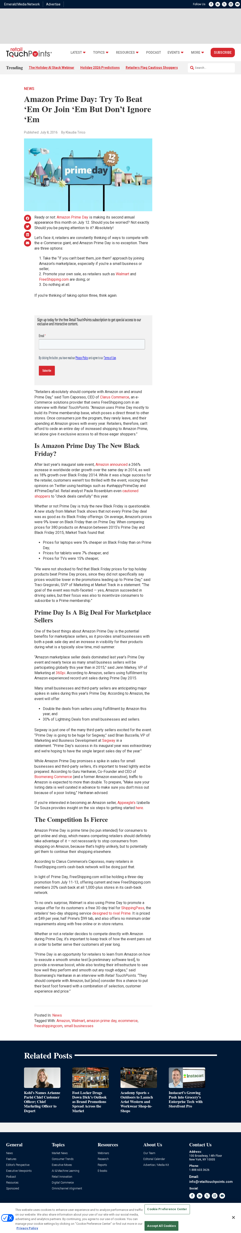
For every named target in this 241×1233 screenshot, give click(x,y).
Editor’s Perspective (17, 1165)
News (29, 88)
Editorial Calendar (154, 1159)
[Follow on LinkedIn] (217, 4)
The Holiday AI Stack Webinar (51, 67)
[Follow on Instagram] (231, 4)
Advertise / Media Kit (156, 1165)
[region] (120, 1218)
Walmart (122, 274)
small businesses (78, 1026)
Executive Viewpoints (19, 1170)
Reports (102, 1165)
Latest (76, 52)
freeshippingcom (48, 1026)
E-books (102, 1170)
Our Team (149, 1153)
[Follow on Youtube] (237, 4)
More (195, 52)
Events (174, 52)
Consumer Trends (63, 1159)
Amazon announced (112, 464)
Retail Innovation (62, 1176)
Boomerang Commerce (53, 777)
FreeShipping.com (54, 279)
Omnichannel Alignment (67, 1188)
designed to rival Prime (111, 913)
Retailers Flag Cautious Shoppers (152, 67)
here (139, 808)
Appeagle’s (126, 802)
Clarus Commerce (114, 397)
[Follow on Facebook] (211, 4)
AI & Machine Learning (65, 1170)
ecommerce (128, 1020)
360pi (60, 673)
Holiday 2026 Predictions (100, 67)
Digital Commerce (63, 1182)
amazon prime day (101, 1020)
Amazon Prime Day (72, 217)
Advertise (53, 4)
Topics (99, 52)
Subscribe (223, 52)
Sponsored (12, 1188)
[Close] (233, 1217)
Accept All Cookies (161, 1226)
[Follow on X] (224, 4)
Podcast (153, 52)
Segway (108, 740)
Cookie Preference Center (167, 1209)
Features (11, 1159)
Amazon (63, 1020)
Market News (60, 1153)
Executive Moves (62, 1165)
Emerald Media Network (22, 4)
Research (103, 1159)
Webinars (103, 1153)
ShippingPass (132, 908)
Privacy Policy (27, 1228)
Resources (125, 52)
